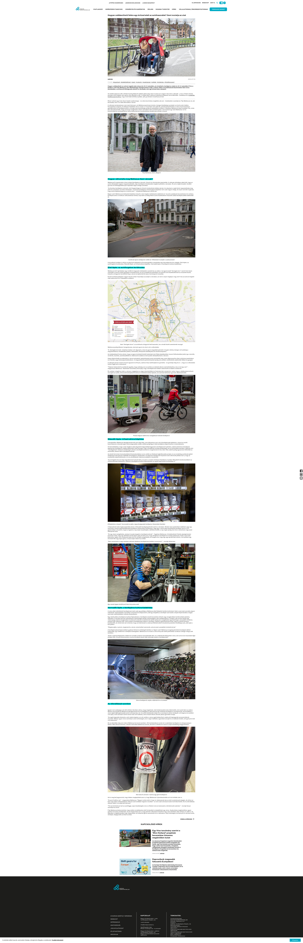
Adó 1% (212, 2)
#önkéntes (160, 82)
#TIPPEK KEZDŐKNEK (116, 3)
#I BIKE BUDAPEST (149, 3)
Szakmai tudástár (162, 9)
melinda (110, 79)
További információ (57, 940)
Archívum (114, 934)
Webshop (205, 2)
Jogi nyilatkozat (117, 928)
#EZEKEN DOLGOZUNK (132, 3)
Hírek (174, 9)
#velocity (139, 82)
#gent (133, 82)
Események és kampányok (135, 9)
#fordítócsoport (169, 82)
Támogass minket (218, 9)
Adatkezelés (115, 925)
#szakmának (146, 82)
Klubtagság (196, 2)
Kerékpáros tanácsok (114, 9)
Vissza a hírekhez (186, 819)
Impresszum (115, 922)
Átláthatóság (116, 931)
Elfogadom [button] (295, 940)
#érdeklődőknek (126, 82)
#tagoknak (116, 82)
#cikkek (153, 82)
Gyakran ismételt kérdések (121, 916)
